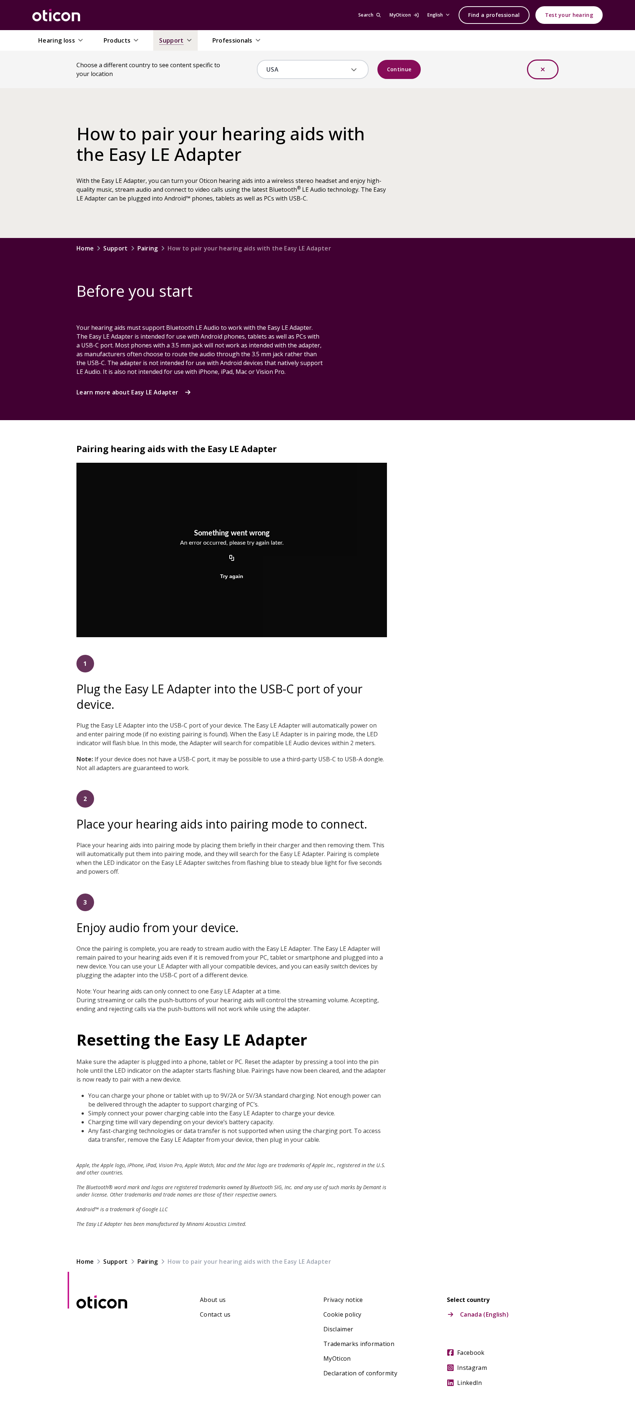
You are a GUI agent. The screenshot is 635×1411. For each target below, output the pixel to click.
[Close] (543, 69)
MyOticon (337, 1358)
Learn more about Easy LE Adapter (127, 392)
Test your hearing (569, 14)
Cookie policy (342, 1314)
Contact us (215, 1314)
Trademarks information (358, 1344)
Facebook (471, 1353)
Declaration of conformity (360, 1373)
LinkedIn (469, 1383)
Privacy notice (343, 1300)
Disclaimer (338, 1329)
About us (213, 1300)
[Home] (56, 15)
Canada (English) (484, 1314)
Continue (399, 69)
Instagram (472, 1368)
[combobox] (307, 69)
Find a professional (494, 14)
